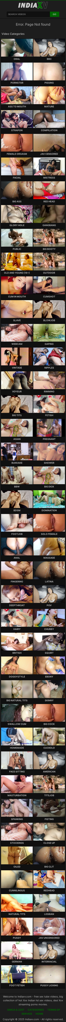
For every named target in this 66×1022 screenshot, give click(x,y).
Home (39, 1013)
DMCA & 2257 (15, 1009)
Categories (36, 1009)
